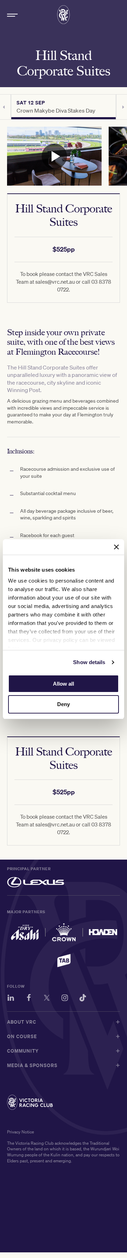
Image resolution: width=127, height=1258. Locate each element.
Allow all (63, 684)
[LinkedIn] (10, 999)
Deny (63, 704)
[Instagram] (64, 999)
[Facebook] (28, 999)
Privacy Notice (20, 1132)
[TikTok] (82, 999)
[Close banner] (116, 546)
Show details (89, 662)
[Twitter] (46, 999)
